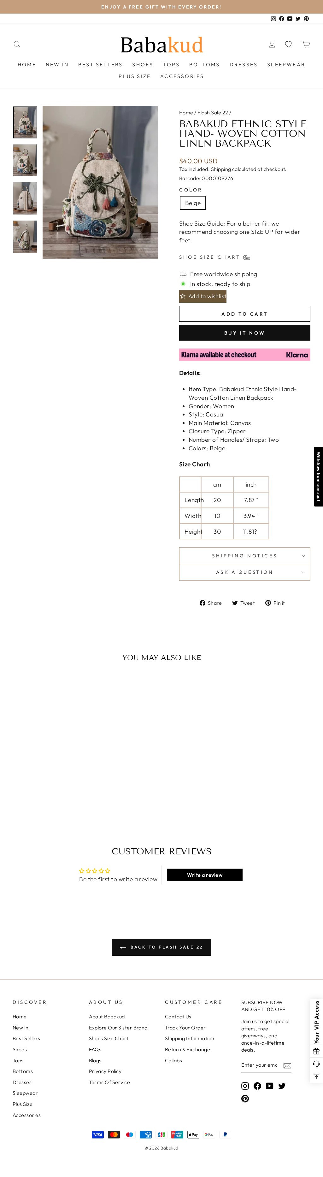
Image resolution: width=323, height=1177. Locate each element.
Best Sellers (100, 64)
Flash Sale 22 (212, 112)
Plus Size (135, 76)
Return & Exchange (187, 1049)
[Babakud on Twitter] (282, 1086)
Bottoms (204, 64)
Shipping (221, 169)
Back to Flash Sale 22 (166, 946)
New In (57, 64)
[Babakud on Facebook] (257, 1086)
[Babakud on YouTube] (269, 1086)
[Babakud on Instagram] (245, 1086)
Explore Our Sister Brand (118, 1027)
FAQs (95, 1049)
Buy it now (245, 333)
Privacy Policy (105, 1071)
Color (191, 190)
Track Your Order (185, 1027)
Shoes (142, 64)
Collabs (173, 1060)
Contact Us (178, 1016)
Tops (171, 64)
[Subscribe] (287, 1065)
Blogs (95, 1060)
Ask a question (245, 572)
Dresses (244, 64)
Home (27, 64)
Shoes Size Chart (109, 1038)
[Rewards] (316, 1051)
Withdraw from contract (318, 476)
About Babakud (107, 1016)
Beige (193, 203)
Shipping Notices (245, 556)
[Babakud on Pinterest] (245, 1098)
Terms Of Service (109, 1082)
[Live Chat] (316, 1064)
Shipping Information (189, 1038)
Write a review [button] (204, 875)
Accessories (182, 76)
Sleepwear (286, 64)
